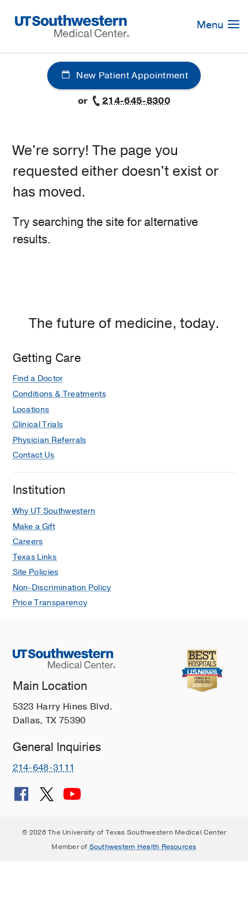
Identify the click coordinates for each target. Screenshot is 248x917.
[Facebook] (21, 798)
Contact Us (34, 455)
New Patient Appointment (131, 75)
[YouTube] (72, 798)
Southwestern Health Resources (143, 846)
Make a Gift (34, 526)
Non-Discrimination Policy (62, 587)
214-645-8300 (136, 101)
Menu (211, 25)
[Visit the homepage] (72, 25)
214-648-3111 (44, 767)
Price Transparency (50, 602)
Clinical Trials (38, 424)
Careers (28, 541)
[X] (46, 798)
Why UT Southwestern (54, 510)
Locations (31, 409)
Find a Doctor (38, 378)
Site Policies (36, 572)
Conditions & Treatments (59, 393)
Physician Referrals (50, 440)
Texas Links (35, 557)
